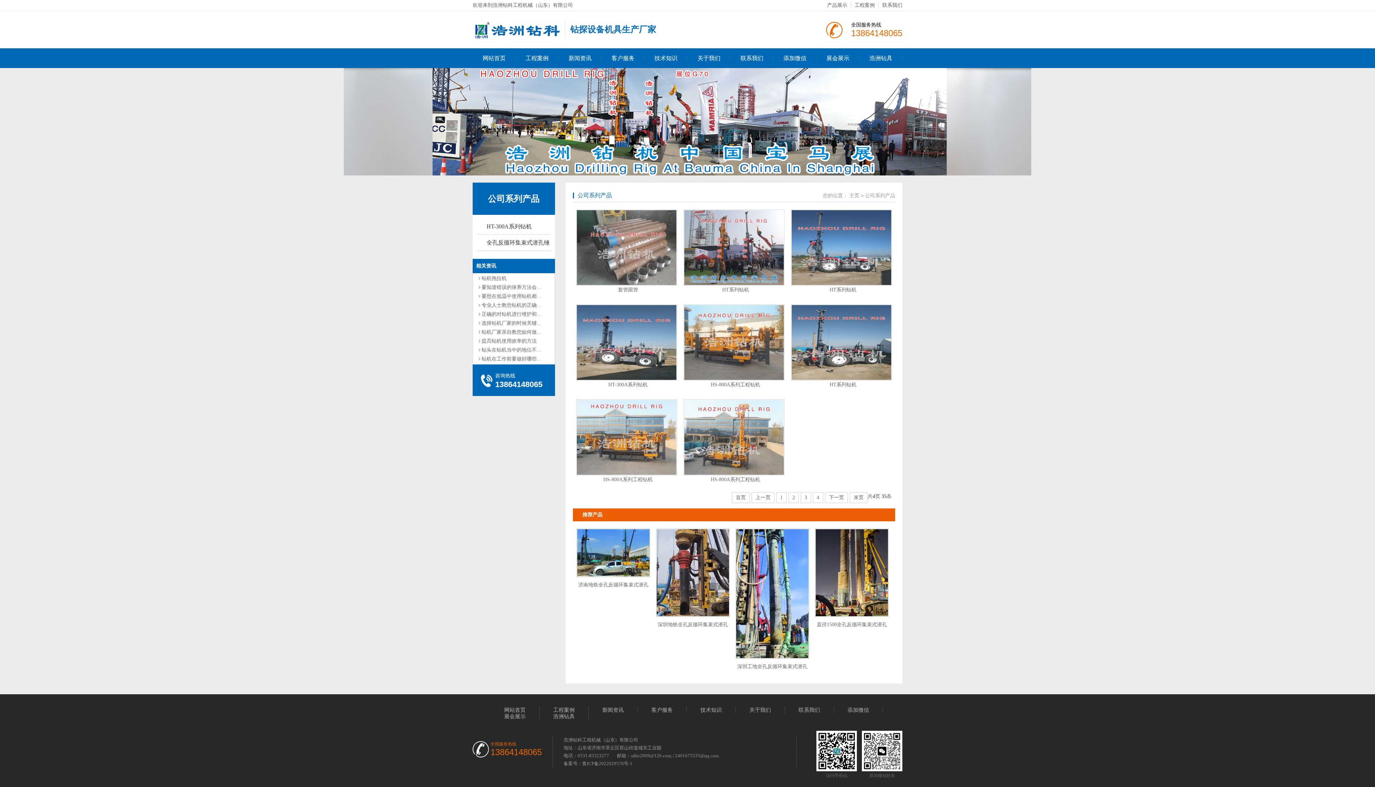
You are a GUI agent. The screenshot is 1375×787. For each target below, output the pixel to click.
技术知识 (666, 58)
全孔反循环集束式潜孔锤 (518, 243)
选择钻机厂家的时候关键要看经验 (519, 323)
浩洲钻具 (880, 58)
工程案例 (865, 5)
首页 (741, 497)
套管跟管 (628, 290)
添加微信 (794, 58)
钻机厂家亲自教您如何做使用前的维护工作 (529, 332)
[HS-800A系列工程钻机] (734, 342)
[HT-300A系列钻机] (626, 342)
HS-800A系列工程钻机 (735, 384)
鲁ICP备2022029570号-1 (607, 763)
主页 (854, 195)
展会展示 (837, 58)
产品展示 (837, 5)
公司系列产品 (514, 198)
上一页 (763, 497)
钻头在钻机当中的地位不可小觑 (517, 350)
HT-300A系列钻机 (509, 226)
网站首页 (494, 58)
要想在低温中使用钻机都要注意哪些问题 (527, 296)
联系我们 (892, 5)
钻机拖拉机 (494, 278)
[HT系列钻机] (734, 247)
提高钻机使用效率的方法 (509, 341)
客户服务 (623, 58)
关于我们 (709, 58)
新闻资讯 (580, 58)
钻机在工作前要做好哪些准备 (514, 359)
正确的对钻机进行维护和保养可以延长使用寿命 (534, 314)
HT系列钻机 (735, 290)
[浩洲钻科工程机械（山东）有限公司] (517, 35)
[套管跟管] (626, 247)
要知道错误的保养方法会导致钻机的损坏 (527, 287)
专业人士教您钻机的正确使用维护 (519, 305)
